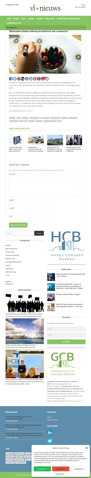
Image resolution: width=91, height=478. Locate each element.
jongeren (9, 459)
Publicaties (50, 19)
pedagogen (23, 121)
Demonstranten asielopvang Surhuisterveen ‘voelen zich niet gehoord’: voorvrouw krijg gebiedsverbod (24, 315)
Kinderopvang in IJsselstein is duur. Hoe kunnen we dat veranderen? (36, 149)
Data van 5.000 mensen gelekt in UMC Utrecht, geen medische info (15, 149)
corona (25, 118)
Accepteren (42, 469)
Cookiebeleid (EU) (14, 23)
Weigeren (60, 469)
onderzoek (14, 121)
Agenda (31, 19)
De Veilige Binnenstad (13, 262)
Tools (23, 19)
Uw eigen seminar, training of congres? (68, 294)
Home (83, 5)
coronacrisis (34, 118)
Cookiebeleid (59, 474)
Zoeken (39, 233)
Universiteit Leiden (50, 121)
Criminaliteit (10, 252)
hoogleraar (45, 118)
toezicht (28, 456)
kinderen (65, 118)
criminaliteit (19, 459)
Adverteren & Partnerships (68, 19)
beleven (12, 118)
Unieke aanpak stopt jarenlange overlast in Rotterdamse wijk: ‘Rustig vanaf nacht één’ (21, 346)
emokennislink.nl (27, 111)
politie (28, 453)
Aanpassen (79, 469)
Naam (12, 200)
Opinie (15, 19)
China (19, 118)
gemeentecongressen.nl (75, 401)
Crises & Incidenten (12, 255)
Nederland (73, 118)
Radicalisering (11, 272)
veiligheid (9, 453)
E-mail (12, 208)
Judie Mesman (55, 118)
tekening (39, 121)
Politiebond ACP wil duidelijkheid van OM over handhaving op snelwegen (54, 149)
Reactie (12, 174)
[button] (86, 448)
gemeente (19, 456)
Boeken (40, 19)
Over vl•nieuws (80, 7)
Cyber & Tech (10, 259)
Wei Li (60, 121)
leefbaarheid (19, 453)
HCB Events (9, 284)
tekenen (31, 121)
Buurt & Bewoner (12, 249)
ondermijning (20, 462)
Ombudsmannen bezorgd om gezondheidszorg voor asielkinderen (73, 149)
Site (10, 216)
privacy (28, 459)
